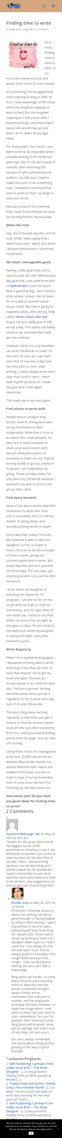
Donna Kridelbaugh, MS (23, 834)
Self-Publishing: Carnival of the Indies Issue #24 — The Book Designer (29, 1068)
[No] (58, 1128)
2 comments (42, 29)
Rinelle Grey (14, 29)
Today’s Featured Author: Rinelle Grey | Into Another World (30, 1085)
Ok (31, 1133)
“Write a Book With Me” (31, 317)
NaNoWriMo (18, 286)
